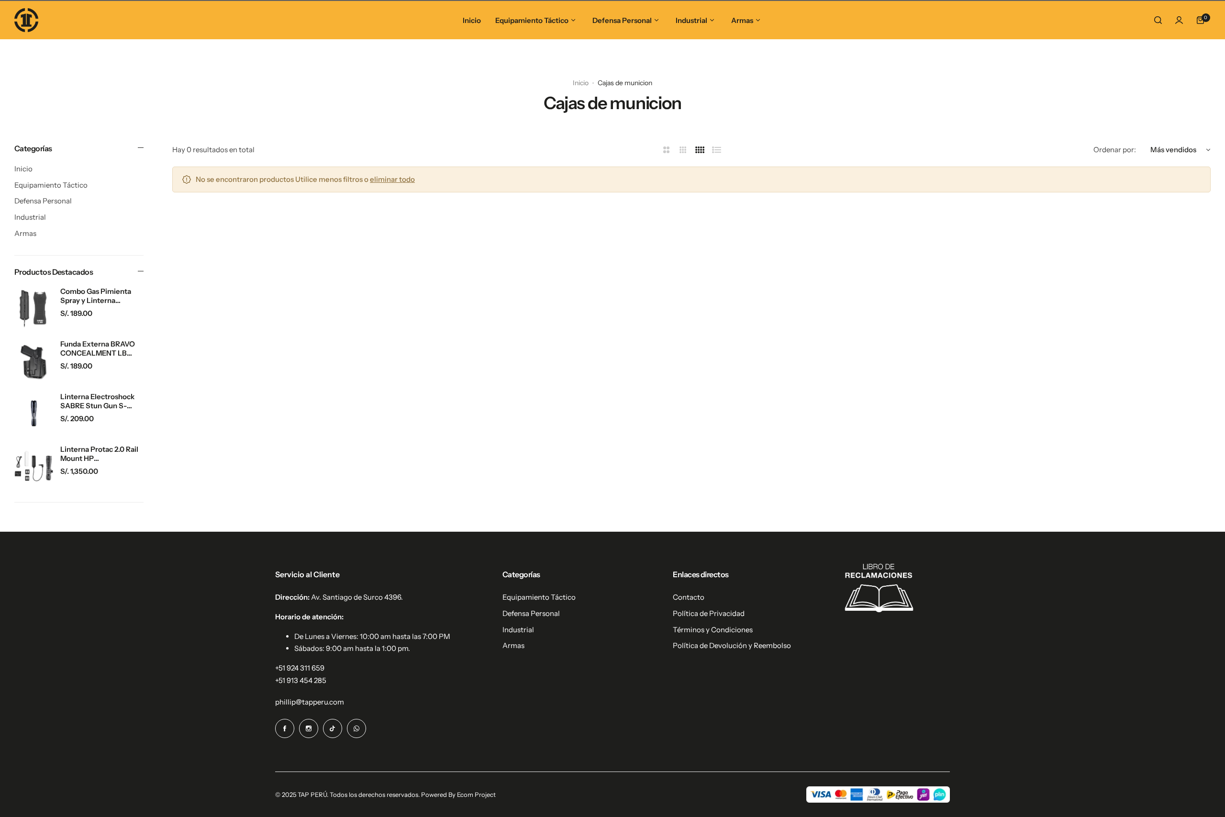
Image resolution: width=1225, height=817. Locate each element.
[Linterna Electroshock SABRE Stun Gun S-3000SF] (33, 413)
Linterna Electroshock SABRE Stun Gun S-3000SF (97, 401)
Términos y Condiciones (713, 629)
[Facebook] (284, 728)
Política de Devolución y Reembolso (732, 645)
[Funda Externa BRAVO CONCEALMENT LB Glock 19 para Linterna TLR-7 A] (33, 360)
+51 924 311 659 (299, 667)
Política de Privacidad (709, 613)
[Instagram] (308, 728)
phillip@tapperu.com (309, 701)
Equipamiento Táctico (51, 185)
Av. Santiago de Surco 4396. (357, 597)
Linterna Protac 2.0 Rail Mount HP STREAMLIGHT (99, 454)
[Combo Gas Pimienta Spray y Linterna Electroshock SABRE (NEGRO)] (33, 308)
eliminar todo (392, 179)
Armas (25, 233)
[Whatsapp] (356, 728)
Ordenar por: (1114, 149)
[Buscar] (1158, 20)
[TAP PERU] (26, 20)
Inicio (581, 82)
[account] (1179, 20)
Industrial (30, 217)
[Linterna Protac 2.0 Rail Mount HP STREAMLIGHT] (33, 466)
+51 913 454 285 (300, 680)
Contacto (688, 597)
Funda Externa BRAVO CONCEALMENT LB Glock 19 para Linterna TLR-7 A (97, 348)
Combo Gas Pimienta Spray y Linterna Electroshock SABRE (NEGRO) (95, 296)
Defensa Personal (43, 200)
